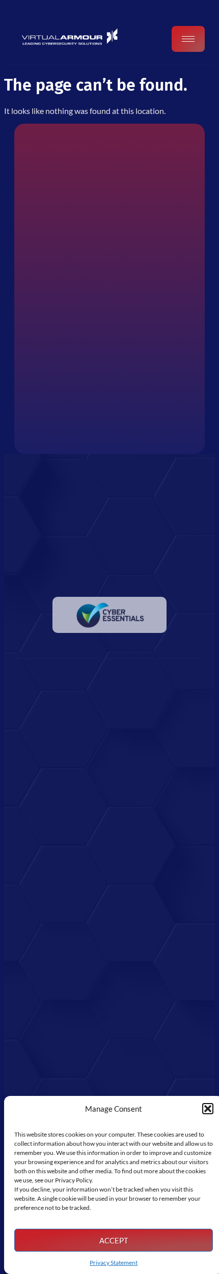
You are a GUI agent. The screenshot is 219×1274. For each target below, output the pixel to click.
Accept (113, 1240)
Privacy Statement (114, 1262)
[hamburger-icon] (188, 39)
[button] (208, 1109)
